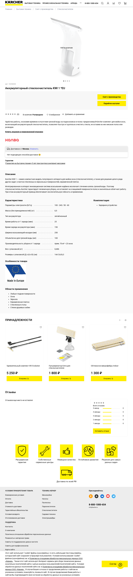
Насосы (45, 499)
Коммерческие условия (14, 495)
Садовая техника (48, 514)
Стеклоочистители (49, 510)
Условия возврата (12, 514)
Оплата (8, 499)
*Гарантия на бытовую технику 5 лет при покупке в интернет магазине (35, 163)
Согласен (115, 564)
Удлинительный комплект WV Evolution (23, 366)
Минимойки (47, 495)
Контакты (9, 527)
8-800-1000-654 (97, 504)
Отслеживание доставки (15, 518)
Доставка (9, 503)
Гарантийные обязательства (16, 510)
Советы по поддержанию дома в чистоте (21, 542)
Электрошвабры (48, 518)
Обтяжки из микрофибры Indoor (104, 366)
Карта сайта (10, 550)
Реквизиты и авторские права (17, 538)
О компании (10, 530)
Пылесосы (46, 503)
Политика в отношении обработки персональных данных (28, 534)
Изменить (34, 149)
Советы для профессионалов (16, 546)
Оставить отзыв (102, 431)
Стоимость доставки (13, 506)
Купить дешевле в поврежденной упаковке (24, 132)
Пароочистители (48, 506)
